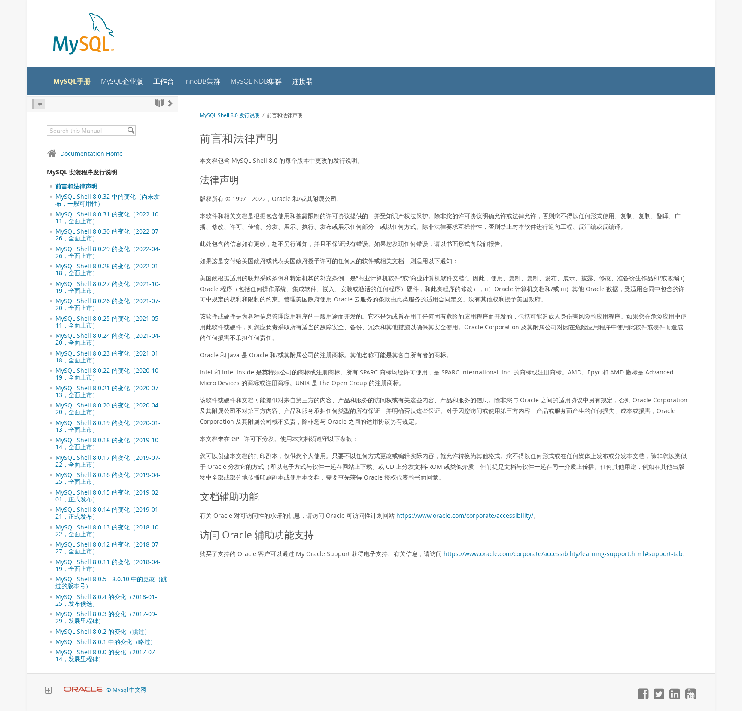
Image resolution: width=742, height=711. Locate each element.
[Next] (170, 103)
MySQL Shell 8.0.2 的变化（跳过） (102, 631)
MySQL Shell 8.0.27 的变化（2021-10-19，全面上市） (108, 287)
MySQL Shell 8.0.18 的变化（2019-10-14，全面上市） (108, 443)
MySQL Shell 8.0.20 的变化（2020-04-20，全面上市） (108, 408)
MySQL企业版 (122, 81)
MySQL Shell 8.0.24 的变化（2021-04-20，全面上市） (108, 339)
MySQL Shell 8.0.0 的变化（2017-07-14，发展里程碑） (106, 655)
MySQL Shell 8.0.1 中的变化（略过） (105, 642)
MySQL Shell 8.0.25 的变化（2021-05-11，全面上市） (108, 322)
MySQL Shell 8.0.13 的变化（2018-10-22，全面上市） (108, 530)
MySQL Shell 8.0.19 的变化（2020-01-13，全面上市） (108, 426)
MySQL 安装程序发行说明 (82, 172)
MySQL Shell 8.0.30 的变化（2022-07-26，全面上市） (108, 235)
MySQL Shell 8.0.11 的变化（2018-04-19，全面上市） (108, 565)
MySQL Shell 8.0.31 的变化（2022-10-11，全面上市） (108, 217)
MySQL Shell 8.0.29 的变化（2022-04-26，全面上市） (108, 252)
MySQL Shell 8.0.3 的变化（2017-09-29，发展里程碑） (106, 617)
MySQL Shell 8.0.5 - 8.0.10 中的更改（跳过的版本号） (111, 582)
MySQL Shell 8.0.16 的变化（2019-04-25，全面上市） (108, 478)
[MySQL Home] (84, 34)
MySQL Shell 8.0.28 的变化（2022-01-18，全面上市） (108, 269)
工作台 (163, 81)
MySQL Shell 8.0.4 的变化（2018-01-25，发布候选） (106, 600)
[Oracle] (83, 689)
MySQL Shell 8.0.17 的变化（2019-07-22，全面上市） (108, 461)
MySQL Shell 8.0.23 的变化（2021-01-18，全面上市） (108, 356)
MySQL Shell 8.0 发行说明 (230, 115)
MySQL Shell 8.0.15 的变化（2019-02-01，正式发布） (108, 496)
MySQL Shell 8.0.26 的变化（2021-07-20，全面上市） (108, 304)
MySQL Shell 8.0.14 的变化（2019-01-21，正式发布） (108, 513)
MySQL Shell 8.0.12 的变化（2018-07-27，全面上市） (108, 548)
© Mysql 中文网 (126, 689)
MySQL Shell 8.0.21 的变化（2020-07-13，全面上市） (108, 391)
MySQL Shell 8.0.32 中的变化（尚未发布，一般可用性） (107, 200)
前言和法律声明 (76, 186)
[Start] (159, 103)
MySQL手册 (72, 81)
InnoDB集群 (202, 81)
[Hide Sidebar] (38, 104)
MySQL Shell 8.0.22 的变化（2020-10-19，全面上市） (108, 374)
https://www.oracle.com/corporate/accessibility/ (464, 515)
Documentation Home (91, 153)
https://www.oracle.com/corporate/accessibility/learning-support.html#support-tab (563, 554)
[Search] (130, 130)
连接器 (302, 81)
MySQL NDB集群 (256, 81)
